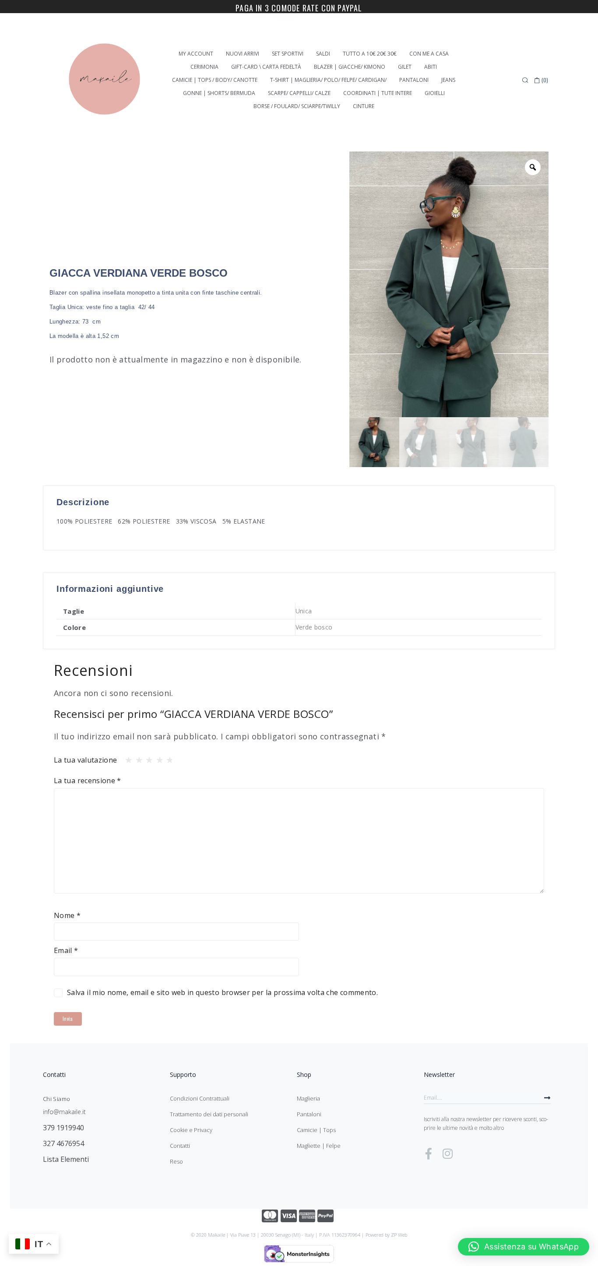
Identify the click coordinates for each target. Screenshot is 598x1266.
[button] (523, 1246)
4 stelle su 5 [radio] (157, 757)
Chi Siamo (56, 1099)
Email (66, 950)
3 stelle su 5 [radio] (146, 757)
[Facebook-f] (428, 1153)
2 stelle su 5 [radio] (136, 757)
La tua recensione (87, 780)
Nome (67, 915)
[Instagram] (447, 1153)
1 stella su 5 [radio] (126, 757)
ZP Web (399, 1234)
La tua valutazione (85, 760)
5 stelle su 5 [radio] (167, 757)
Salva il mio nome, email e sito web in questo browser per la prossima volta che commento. (222, 992)
